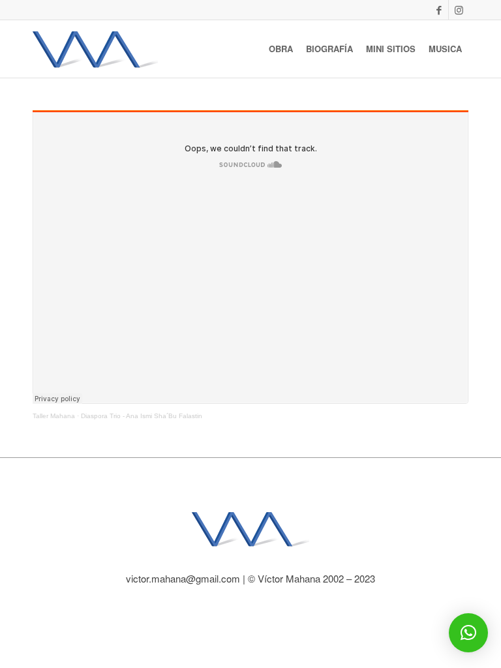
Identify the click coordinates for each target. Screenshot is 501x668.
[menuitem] (280, 49)
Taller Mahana (54, 415)
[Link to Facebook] (438, 10)
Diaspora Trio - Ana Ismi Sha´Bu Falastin (141, 415)
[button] (468, 632)
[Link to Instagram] (458, 10)
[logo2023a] (95, 49)
